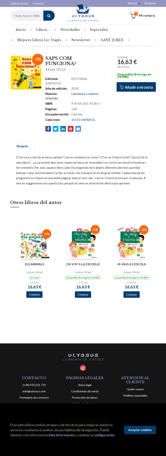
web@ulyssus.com (34, 391)
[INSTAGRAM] (83, 368)
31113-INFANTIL (83, 120)
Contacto (38, 3)
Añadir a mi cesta (138, 87)
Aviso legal (85, 385)
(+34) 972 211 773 (34, 385)
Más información (61, 435)
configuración (104, 435)
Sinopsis (22, 146)
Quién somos (135, 389)
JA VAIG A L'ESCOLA (131, 264)
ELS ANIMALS (34, 264)
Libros (42, 30)
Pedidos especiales (135, 395)
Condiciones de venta (85, 391)
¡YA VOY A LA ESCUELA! (83, 264)
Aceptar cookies (140, 430)
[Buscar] (49, 16)
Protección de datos (85, 397)
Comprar (34, 294)
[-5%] (34, 245)
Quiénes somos (19, 3)
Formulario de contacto (34, 397)
